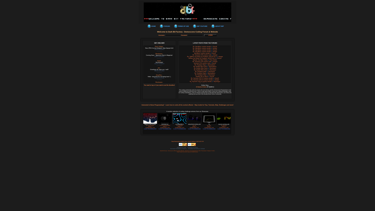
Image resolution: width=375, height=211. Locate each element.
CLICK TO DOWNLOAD (150, 129)
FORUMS (167, 26)
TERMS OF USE (183, 26)
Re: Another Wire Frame (200, 66)
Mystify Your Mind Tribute (200, 60)
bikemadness (211, 65)
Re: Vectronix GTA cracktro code (202, 55)
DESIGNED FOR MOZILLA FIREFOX (178, 148)
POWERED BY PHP (181, 147)
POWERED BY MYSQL (193, 147)
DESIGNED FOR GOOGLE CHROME (196, 148)
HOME (153, 26)
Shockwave (212, 68)
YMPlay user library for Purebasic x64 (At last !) (201, 58)
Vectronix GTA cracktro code (202, 63)
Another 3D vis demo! (202, 76)
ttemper (215, 48)
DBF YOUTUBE (202, 26)
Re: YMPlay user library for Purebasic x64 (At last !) (202, 56)
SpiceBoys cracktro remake (202, 53)
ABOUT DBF (219, 26)
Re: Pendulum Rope (200, 65)
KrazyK (215, 46)
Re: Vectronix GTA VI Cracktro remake (202, 78)
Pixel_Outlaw (213, 60)
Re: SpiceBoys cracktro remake (202, 46)
